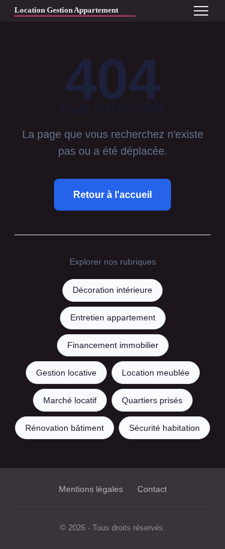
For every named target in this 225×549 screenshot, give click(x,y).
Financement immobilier (112, 345)
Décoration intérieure (112, 290)
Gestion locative (66, 372)
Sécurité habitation (164, 428)
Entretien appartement (112, 317)
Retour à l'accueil (112, 195)
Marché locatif (70, 400)
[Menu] (201, 10)
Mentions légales (91, 489)
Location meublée (156, 372)
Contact (152, 489)
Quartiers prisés (152, 400)
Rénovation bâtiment (64, 428)
